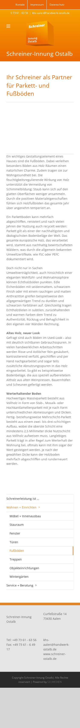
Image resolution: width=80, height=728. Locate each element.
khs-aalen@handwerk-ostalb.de (51, 13)
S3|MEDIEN (54, 682)
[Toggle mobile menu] (8, 26)
